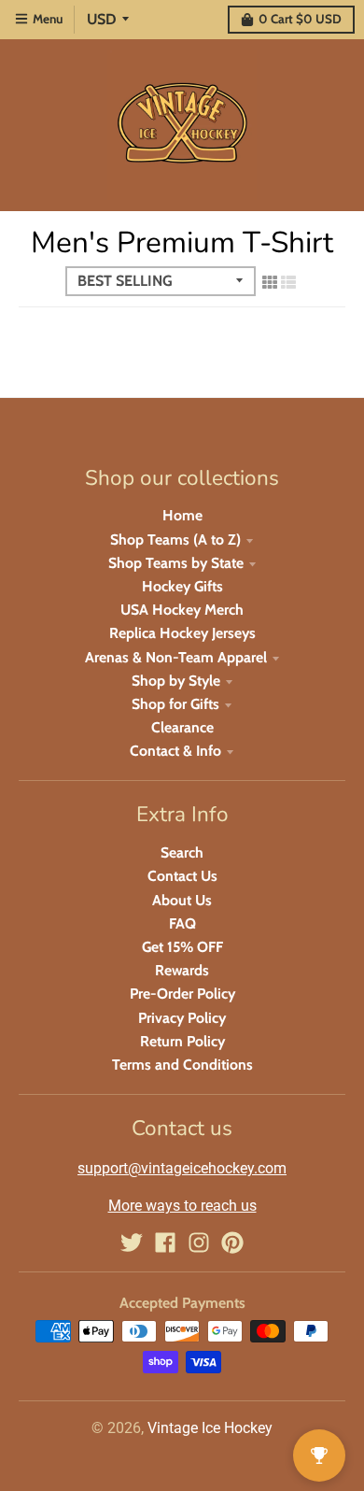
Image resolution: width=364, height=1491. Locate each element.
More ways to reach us (182, 1205)
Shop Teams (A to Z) (175, 539)
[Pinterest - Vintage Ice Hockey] (232, 1242)
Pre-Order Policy (182, 993)
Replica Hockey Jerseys (182, 633)
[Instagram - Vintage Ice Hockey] (199, 1242)
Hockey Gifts (182, 586)
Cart (300, 18)
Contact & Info (175, 751)
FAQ (182, 923)
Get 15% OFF (182, 947)
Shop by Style (176, 680)
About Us (182, 900)
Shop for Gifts (175, 704)
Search (182, 852)
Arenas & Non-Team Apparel (176, 657)
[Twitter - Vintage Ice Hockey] (131, 1242)
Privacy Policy (182, 1018)
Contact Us (182, 876)
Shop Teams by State (176, 563)
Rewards (182, 970)
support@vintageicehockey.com (182, 1168)
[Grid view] (269, 282)
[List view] (288, 282)
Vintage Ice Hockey (210, 1428)
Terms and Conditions (182, 1064)
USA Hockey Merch (182, 609)
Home (182, 515)
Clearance (182, 727)
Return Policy (182, 1041)
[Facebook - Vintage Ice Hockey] (165, 1242)
